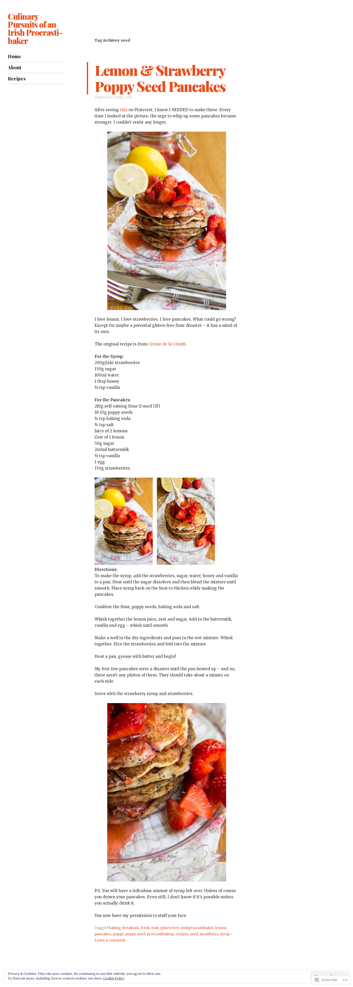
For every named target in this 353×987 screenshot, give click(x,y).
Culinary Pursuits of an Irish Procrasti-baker (35, 28)
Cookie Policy (113, 978)
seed (194, 934)
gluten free (169, 928)
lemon (220, 928)
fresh (145, 928)
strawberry (209, 934)
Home (14, 56)
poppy (118, 934)
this (123, 109)
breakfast (130, 928)
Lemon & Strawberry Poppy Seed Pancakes (160, 78)
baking (115, 928)
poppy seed (135, 934)
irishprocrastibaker (197, 928)
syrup (225, 934)
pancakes (103, 934)
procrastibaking (160, 934)
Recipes (17, 78)
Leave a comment (110, 940)
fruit (155, 928)
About (14, 67)
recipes (182, 934)
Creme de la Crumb (167, 344)
